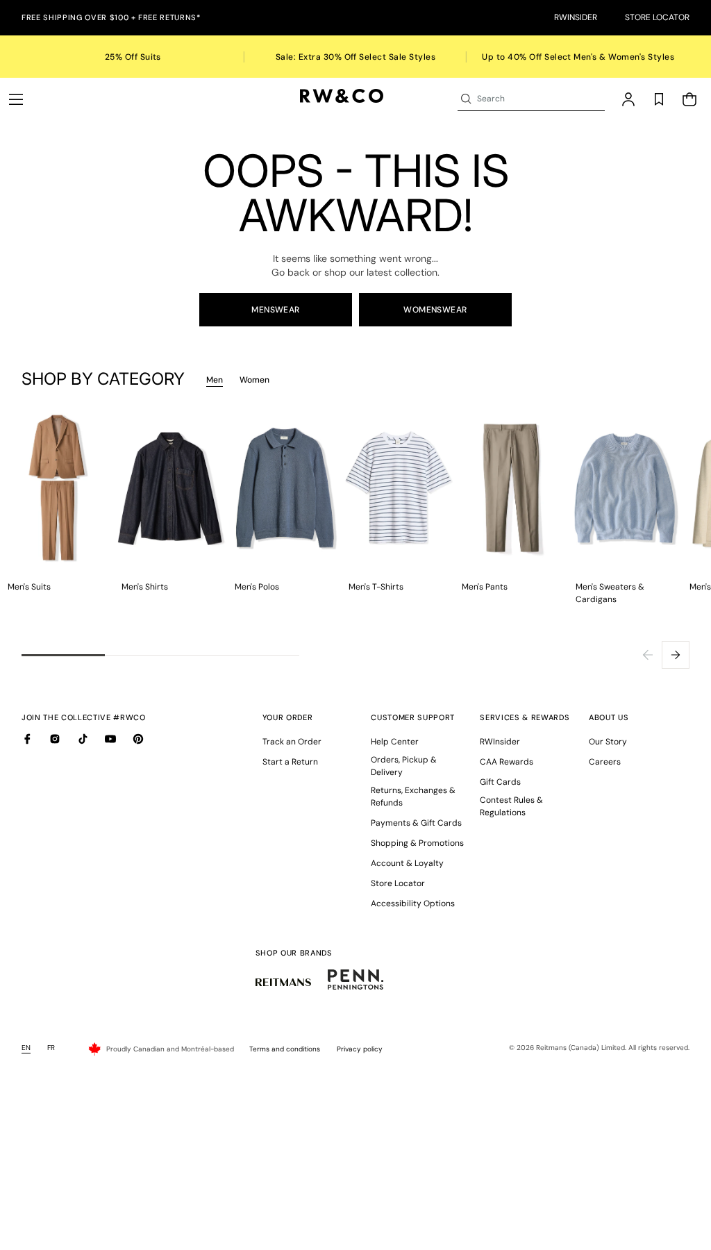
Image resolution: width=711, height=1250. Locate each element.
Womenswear (435, 309)
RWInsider (575, 17)
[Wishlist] (659, 99)
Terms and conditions (284, 1048)
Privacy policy (360, 1048)
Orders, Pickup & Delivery (404, 766)
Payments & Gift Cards (416, 822)
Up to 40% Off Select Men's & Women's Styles (578, 56)
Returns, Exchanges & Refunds (413, 796)
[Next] (675, 655)
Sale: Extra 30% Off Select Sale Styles (355, 56)
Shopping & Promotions (417, 843)
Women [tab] (254, 379)
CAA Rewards (506, 761)
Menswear (275, 309)
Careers (605, 761)
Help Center (395, 741)
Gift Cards (500, 782)
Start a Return (290, 761)
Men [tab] (214, 379)
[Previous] (648, 655)
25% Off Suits (133, 56)
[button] (16, 99)
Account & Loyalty (407, 863)
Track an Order (291, 741)
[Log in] (628, 99)
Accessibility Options (413, 903)
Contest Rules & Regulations (511, 806)
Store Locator (657, 17)
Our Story (608, 741)
